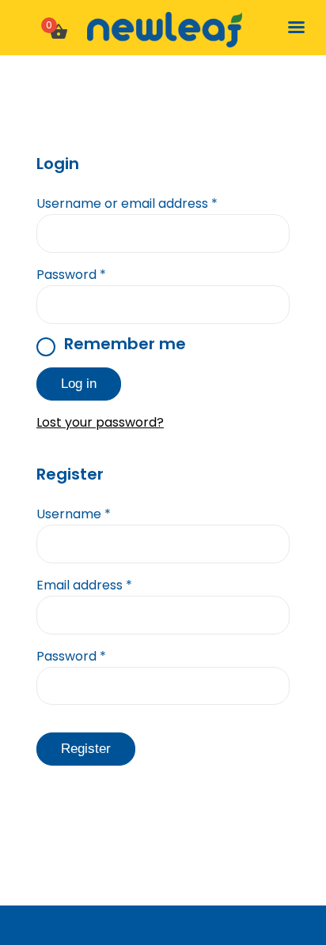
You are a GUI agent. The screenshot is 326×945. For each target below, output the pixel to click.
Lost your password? (100, 422)
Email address (84, 585)
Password (71, 274)
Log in (79, 383)
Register (86, 748)
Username (73, 514)
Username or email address (127, 203)
